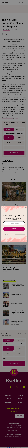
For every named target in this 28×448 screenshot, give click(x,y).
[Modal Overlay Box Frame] (14, 224)
